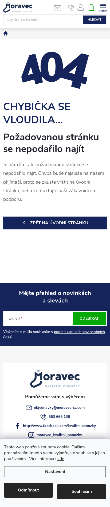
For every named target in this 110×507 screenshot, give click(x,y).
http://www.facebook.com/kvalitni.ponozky (59, 425)
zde (60, 459)
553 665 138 (59, 416)
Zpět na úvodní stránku (59, 223)
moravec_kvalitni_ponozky (59, 434)
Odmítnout (28, 490)
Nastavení (55, 472)
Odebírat (89, 318)
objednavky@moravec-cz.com (59, 407)
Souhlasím (82, 491)
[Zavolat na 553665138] (71, 7)
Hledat (94, 19)
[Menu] (103, 7)
